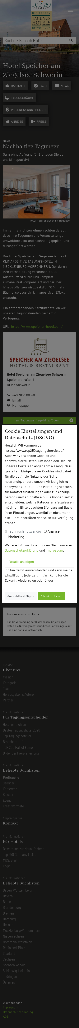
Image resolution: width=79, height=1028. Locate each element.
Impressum (54, 550)
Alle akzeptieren (52, 596)
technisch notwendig (24, 531)
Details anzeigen (21, 561)
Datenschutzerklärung (22, 550)
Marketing (16, 537)
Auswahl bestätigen (20, 596)
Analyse (54, 531)
